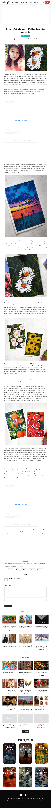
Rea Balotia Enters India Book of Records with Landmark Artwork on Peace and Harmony (25, 628)
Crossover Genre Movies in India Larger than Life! (25, 673)
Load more (25, 731)
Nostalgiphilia (10, 706)
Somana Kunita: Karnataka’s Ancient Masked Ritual (41, 691)
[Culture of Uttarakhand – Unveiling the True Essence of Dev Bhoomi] (25, 700)
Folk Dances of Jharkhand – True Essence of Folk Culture (9, 673)
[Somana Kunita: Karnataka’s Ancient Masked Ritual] (41, 683)
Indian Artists (29, 41)
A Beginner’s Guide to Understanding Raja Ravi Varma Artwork (9, 646)
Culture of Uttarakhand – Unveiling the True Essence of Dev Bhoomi (25, 709)
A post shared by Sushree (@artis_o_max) (21, 140)
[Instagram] (16, 795)
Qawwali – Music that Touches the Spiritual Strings (41, 726)
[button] (42, 2)
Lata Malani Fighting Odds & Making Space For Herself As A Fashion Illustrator (41, 709)
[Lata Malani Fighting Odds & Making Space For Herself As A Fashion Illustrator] (41, 700)
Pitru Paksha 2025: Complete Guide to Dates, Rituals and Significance (41, 674)
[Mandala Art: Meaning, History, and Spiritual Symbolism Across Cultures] (25, 638)
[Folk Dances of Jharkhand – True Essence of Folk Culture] (9, 665)
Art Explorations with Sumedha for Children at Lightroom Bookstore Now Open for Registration (41, 647)
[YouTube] (21, 795)
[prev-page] (24, 652)
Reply (10, 581)
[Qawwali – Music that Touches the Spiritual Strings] (41, 718)
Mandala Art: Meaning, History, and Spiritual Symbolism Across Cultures (25, 646)
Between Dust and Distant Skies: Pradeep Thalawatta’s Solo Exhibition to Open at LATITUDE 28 (9, 628)
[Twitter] (34, 795)
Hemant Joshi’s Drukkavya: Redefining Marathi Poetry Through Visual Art (25, 692)
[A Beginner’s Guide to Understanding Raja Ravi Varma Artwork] (9, 638)
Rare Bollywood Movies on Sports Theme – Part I (9, 708)
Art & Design (9, 624)
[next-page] (26, 652)
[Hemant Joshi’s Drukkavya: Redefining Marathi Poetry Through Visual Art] (25, 683)
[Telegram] (25, 795)
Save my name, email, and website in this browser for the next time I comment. (22, 603)
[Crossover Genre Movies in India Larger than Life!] (25, 665)
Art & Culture (21, 41)
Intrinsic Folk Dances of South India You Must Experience (9, 726)
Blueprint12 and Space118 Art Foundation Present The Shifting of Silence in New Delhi (41, 628)
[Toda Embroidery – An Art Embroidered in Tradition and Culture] (9, 683)
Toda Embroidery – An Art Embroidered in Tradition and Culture (10, 692)
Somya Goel (18, 38)
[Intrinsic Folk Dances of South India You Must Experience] (9, 718)
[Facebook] (30, 795)
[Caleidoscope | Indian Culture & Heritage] (5, 2)
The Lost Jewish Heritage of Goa (25, 726)
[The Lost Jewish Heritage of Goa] (25, 718)
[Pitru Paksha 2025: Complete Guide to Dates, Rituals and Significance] (41, 665)
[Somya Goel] (14, 39)
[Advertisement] (25, 15)
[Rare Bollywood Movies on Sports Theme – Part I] (9, 700)
